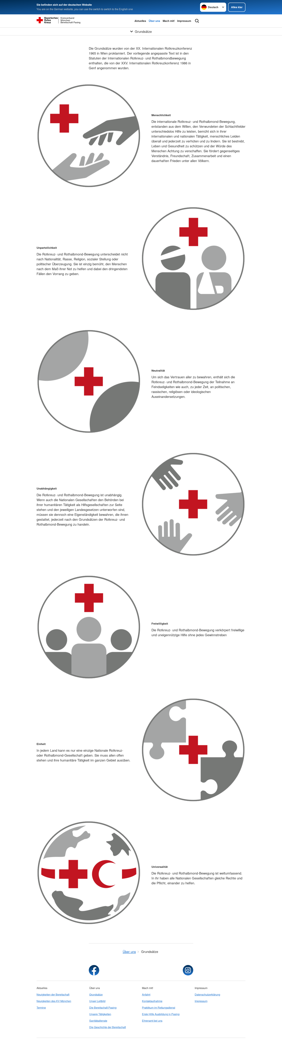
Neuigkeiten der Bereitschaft (53, 994)
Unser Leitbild (97, 1001)
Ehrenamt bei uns (152, 1020)
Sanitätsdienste (98, 1020)
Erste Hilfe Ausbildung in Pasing (161, 1014)
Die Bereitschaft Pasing (103, 1007)
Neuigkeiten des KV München (54, 1001)
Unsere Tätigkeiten (100, 1014)
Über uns (154, 21)
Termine (41, 1007)
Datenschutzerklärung (207, 994)
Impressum (184, 21)
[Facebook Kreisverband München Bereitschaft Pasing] (94, 970)
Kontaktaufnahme (152, 1001)
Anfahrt (146, 994)
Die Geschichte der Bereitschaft (107, 1027)
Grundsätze (96, 994)
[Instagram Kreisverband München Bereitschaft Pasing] (188, 970)
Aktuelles (140, 21)
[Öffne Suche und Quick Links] (197, 21)
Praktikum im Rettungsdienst (158, 1007)
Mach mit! (169, 21)
